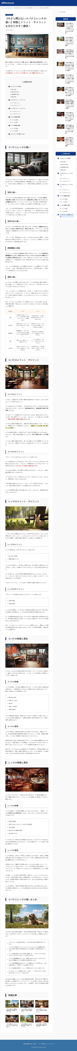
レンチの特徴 (15, 128)
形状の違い (14, 89)
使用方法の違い (15, 92)
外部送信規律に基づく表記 (29, 1043)
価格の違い (14, 96)
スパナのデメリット (16, 105)
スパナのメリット (16, 102)
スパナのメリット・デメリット (18, 99)
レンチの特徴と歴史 (15, 125)
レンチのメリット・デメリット (18, 108)
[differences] (7, 3)
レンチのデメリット (16, 113)
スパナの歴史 (15, 122)
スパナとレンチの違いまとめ (18, 134)
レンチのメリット (16, 111)
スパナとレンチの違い (16, 86)
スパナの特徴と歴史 (15, 117)
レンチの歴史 (15, 130)
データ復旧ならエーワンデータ (46, 1043)
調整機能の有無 (15, 94)
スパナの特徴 (15, 120)
